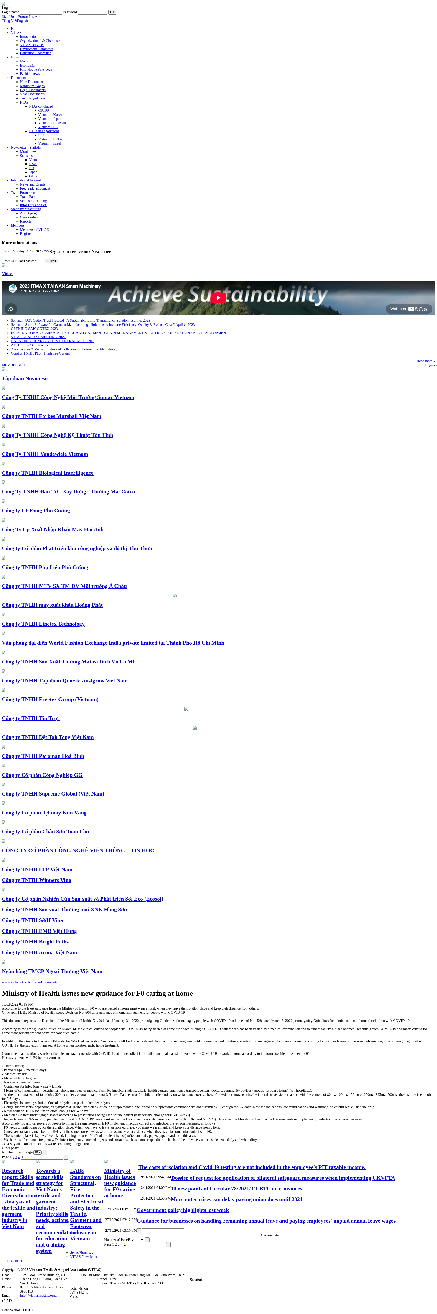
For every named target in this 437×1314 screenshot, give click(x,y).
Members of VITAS (34, 229)
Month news (29, 151)
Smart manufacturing (26, 209)
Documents (19, 78)
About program (31, 213)
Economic (27, 65)
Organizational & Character (40, 41)
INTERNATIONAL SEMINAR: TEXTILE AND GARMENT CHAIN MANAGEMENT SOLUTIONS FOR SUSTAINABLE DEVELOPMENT (119, 333)
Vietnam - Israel (49, 143)
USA (33, 164)
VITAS (16, 32)
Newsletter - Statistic (26, 147)
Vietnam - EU (48, 127)
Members (17, 225)
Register (26, 234)
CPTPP (43, 110)
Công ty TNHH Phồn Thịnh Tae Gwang (40, 353)
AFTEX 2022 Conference (30, 345)
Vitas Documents (32, 94)
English (22, 21)
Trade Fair (27, 197)
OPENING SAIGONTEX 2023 (34, 329)
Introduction (29, 37)
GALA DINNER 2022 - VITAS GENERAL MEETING (52, 341)
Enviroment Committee (36, 49)
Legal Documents (33, 90)
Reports (25, 221)
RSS (46, 251)
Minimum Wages (32, 86)
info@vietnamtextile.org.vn (39, 1295)
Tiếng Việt (9, 21)
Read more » (426, 361)
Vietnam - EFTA (50, 139)
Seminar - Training (33, 201)
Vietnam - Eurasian (52, 123)
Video (7, 273)
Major (24, 61)
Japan (33, 172)
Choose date (270, 1235)
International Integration (28, 180)
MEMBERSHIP (14, 365)
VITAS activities (32, 45)
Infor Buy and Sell (33, 205)
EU (31, 168)
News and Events (32, 184)
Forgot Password (30, 16)
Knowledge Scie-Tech (36, 69)
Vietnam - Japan (49, 119)
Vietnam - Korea (50, 115)
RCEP (43, 135)
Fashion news (30, 73)
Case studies (29, 217)
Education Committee (35, 53)
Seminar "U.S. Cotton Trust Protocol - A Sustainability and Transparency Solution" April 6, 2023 (80, 320)
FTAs (24, 102)
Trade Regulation (32, 98)
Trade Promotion (23, 192)
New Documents (32, 82)
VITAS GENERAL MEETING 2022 (38, 337)
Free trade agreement (35, 188)
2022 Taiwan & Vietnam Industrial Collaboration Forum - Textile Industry (64, 349)
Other (33, 176)
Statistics (26, 156)
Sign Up (8, 16)
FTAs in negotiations (44, 131)
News (15, 57)
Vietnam (35, 160)
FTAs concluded (41, 106)
